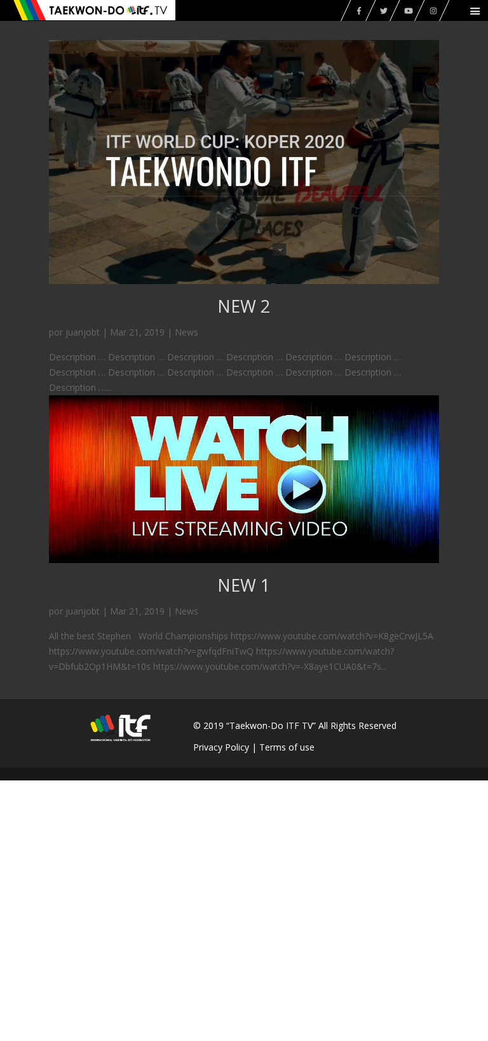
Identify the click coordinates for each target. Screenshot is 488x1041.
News (186, 332)
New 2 (243, 306)
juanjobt (82, 332)
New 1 (243, 585)
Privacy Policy (221, 747)
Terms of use (287, 747)
